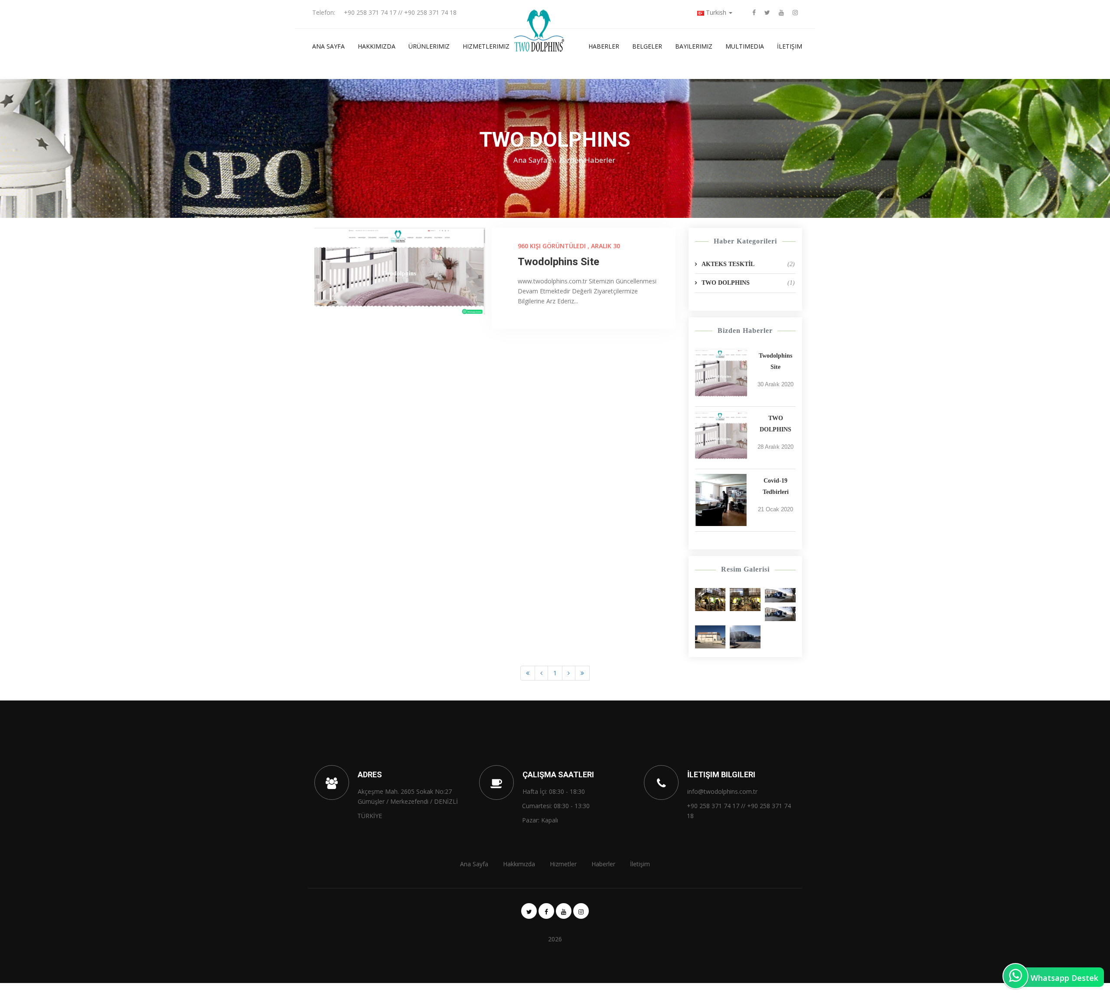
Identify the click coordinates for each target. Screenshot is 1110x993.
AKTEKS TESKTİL (748, 264)
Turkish (716, 12)
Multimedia (744, 46)
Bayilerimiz (693, 46)
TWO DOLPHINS (748, 282)
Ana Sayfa (328, 46)
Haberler (603, 46)
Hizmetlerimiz (486, 46)
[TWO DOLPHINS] (721, 437)
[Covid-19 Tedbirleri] (721, 500)
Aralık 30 (605, 246)
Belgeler (647, 46)
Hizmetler (563, 864)
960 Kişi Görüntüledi (552, 246)
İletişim (789, 46)
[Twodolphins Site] (721, 375)
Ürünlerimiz (429, 46)
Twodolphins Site (558, 262)
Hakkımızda (376, 46)
